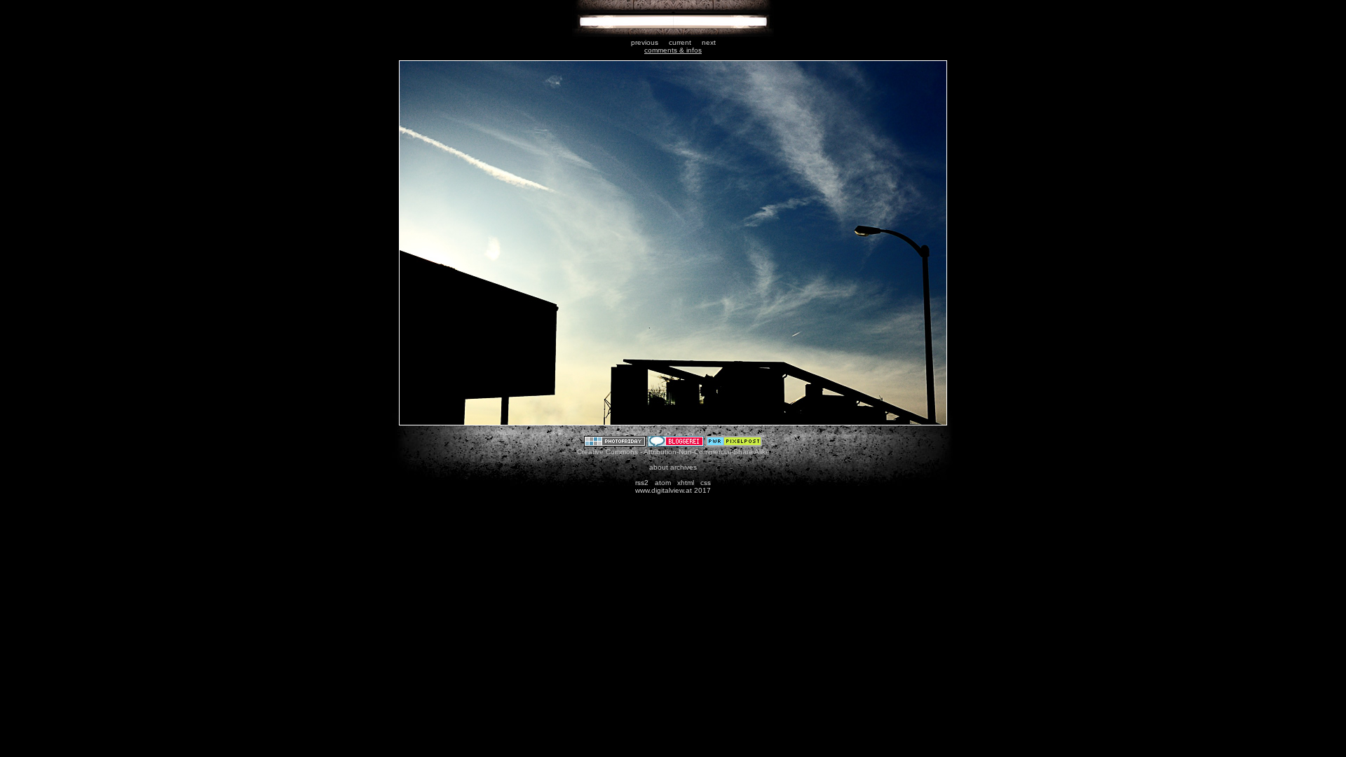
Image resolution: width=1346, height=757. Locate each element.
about (658, 467)
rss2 (641, 482)
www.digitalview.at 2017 (673, 490)
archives (683, 467)
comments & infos (673, 50)
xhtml (685, 482)
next (709, 42)
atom (663, 482)
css (705, 482)
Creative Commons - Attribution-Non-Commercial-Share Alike (673, 452)
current (680, 42)
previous (644, 42)
